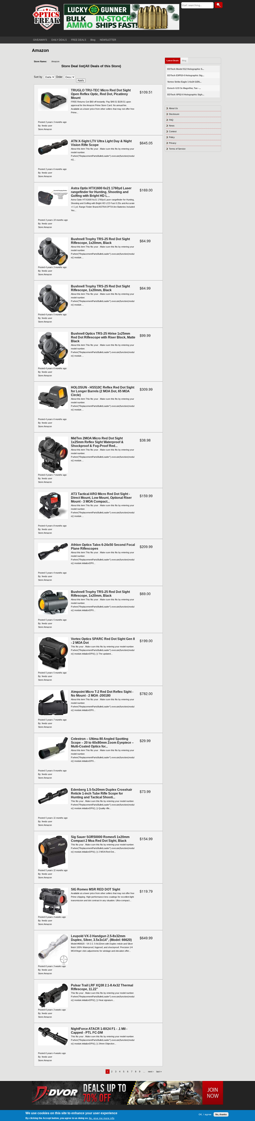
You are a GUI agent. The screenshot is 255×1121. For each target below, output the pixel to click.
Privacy (172, 143)
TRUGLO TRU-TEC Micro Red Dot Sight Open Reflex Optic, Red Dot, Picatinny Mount (101, 94)
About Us (173, 108)
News (172, 125)
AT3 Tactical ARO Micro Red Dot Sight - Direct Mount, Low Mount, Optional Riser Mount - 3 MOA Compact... (101, 497)
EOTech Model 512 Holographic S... (185, 69)
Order (59, 76)
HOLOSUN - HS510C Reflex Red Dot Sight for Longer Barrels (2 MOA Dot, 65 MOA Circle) (102, 391)
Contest (173, 131)
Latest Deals (173, 60)
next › (151, 1071)
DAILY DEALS (59, 39)
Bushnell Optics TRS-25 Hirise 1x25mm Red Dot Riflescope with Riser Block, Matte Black (103, 337)
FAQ (171, 120)
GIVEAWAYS (40, 39)
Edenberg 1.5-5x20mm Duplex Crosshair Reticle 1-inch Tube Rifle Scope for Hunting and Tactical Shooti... (101, 793)
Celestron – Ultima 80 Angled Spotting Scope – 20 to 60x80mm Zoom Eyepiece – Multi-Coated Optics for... (102, 742)
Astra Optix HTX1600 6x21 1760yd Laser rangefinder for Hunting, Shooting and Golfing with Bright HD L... (101, 191)
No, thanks (221, 1114)
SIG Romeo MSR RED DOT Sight (95, 889)
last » (159, 1071)
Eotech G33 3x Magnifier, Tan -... (184, 88)
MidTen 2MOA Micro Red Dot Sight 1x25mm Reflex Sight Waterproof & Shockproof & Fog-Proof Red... (97, 442)
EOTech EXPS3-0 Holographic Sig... (185, 75)
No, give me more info (101, 1118)
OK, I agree (205, 1114)
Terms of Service (177, 149)
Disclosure (174, 114)
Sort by (38, 76)
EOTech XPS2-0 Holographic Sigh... (185, 94)
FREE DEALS (78, 39)
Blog (92, 39)
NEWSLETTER (108, 39)
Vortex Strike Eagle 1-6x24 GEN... (184, 82)
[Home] (47, 17)
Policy (172, 137)
